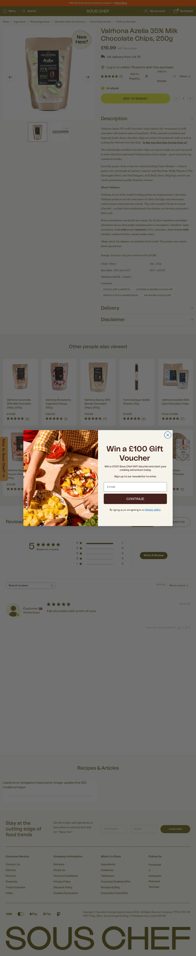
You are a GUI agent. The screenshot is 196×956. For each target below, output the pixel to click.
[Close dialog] (167, 435)
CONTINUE (135, 499)
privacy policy (153, 509)
